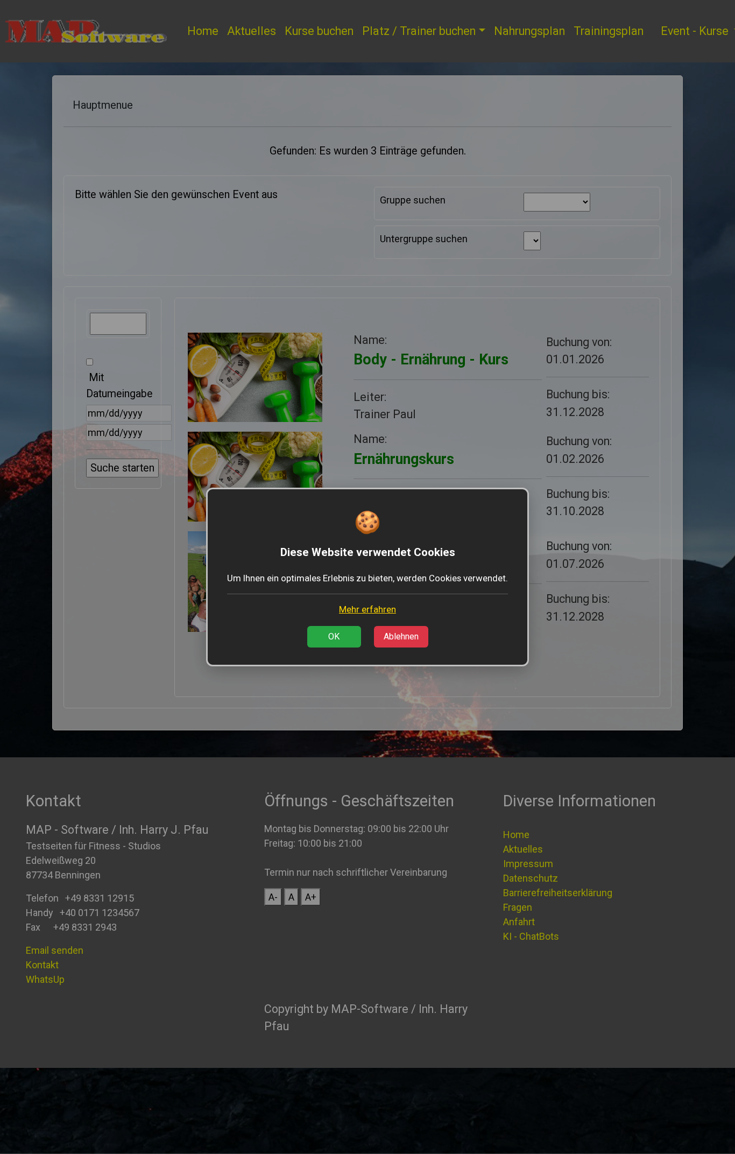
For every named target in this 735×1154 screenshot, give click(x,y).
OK (334, 636)
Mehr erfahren (367, 609)
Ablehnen (401, 636)
